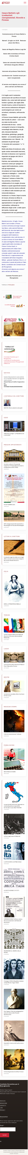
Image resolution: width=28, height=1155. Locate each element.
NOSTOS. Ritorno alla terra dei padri (13, 408)
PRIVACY (2, 1110)
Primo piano (11, 284)
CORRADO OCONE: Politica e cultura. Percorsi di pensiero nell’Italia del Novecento (13, 920)
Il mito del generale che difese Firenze (13, 1071)
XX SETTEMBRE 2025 (9, 504)
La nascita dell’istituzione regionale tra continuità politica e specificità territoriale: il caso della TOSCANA (14, 806)
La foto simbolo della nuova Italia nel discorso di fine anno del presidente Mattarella (13, 636)
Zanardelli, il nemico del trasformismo (14, 1043)
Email (2, 1125)
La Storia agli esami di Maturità (12, 836)
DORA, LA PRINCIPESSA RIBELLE (12, 604)
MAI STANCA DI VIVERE (10, 771)
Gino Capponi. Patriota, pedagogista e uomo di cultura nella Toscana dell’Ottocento (13, 1013)
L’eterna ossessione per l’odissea (12, 734)
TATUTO (3, 1101)
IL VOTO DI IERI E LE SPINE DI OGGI (12, 862)
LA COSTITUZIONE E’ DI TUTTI (11, 890)
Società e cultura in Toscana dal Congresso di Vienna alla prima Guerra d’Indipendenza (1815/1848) (13, 465)
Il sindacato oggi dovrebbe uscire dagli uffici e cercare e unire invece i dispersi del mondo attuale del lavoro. (14, 558)
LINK (1, 1107)
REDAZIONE (3, 1103)
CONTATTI (3, 1105)
